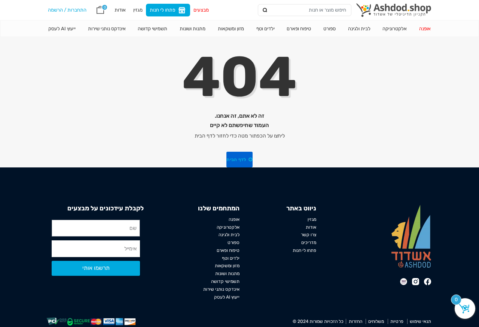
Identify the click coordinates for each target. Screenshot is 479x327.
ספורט (329, 28)
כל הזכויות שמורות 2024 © (318, 321)
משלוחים (376, 321)
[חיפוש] (265, 10)
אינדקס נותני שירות (107, 28)
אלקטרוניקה (394, 28)
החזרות (355, 321)
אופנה (425, 28)
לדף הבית (236, 159)
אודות (120, 10)
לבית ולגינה (359, 28)
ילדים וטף (265, 28)
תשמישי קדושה (152, 28)
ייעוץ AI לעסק (62, 28)
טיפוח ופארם (299, 28)
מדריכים (308, 242)
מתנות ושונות (192, 28)
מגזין (138, 10)
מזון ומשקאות (231, 28)
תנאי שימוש (420, 321)
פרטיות (396, 321)
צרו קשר (308, 234)
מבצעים (201, 10)
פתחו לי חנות (162, 10)
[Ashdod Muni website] (411, 235)
